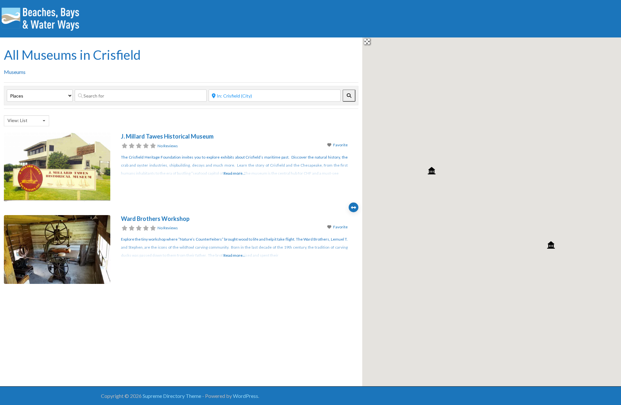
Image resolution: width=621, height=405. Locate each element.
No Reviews (168, 145)
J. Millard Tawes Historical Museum (167, 136)
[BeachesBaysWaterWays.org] (40, 18)
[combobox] (26, 120)
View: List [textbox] (17, 120)
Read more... (234, 173)
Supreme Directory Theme (172, 396)
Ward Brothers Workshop (155, 218)
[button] (432, 171)
